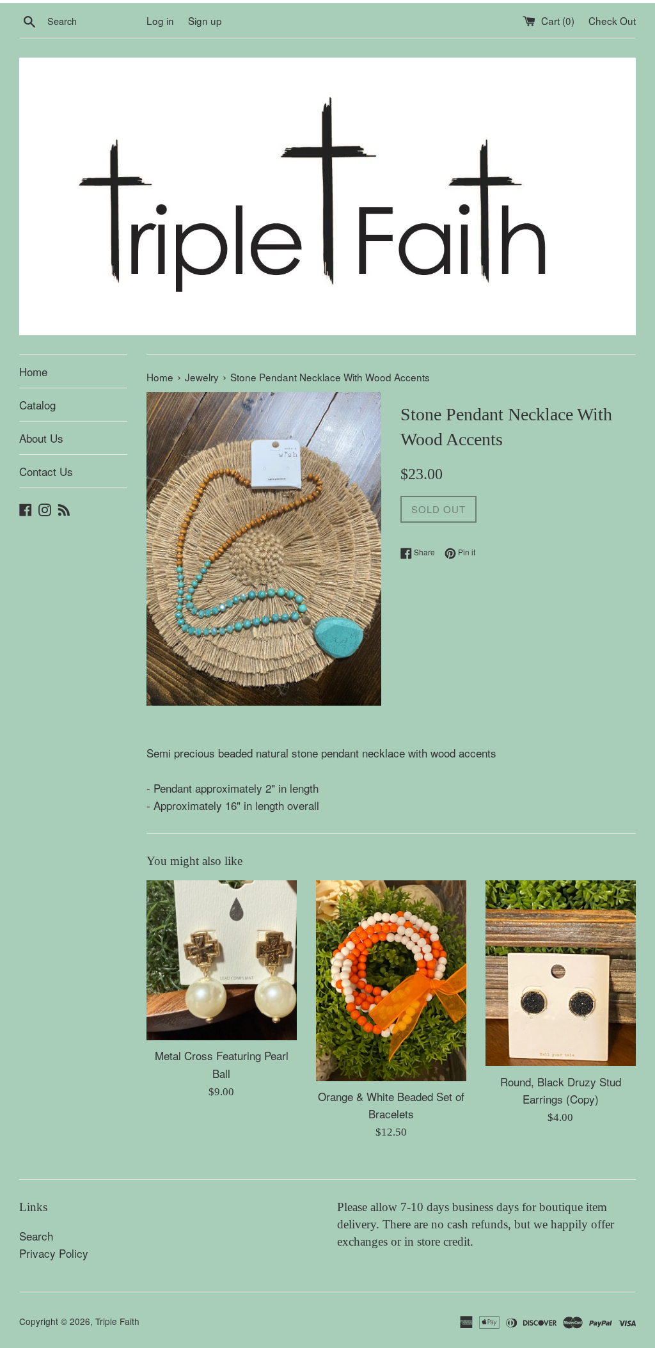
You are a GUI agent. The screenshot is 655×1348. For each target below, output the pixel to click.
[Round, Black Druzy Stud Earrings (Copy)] (560, 973)
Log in (160, 20)
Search (36, 1236)
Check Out (612, 20)
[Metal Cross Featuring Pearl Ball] (221, 960)
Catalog (37, 405)
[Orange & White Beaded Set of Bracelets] (391, 980)
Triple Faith (117, 1321)
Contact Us (46, 471)
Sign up (205, 20)
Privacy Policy (53, 1253)
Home (33, 371)
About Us (41, 438)
